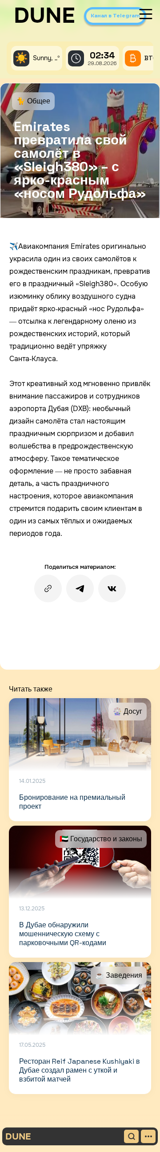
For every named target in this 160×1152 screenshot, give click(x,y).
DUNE (44, 15)
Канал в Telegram (115, 15)
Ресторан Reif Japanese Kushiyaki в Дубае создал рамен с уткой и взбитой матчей (79, 1070)
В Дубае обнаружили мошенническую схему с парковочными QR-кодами (62, 933)
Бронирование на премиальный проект (72, 802)
